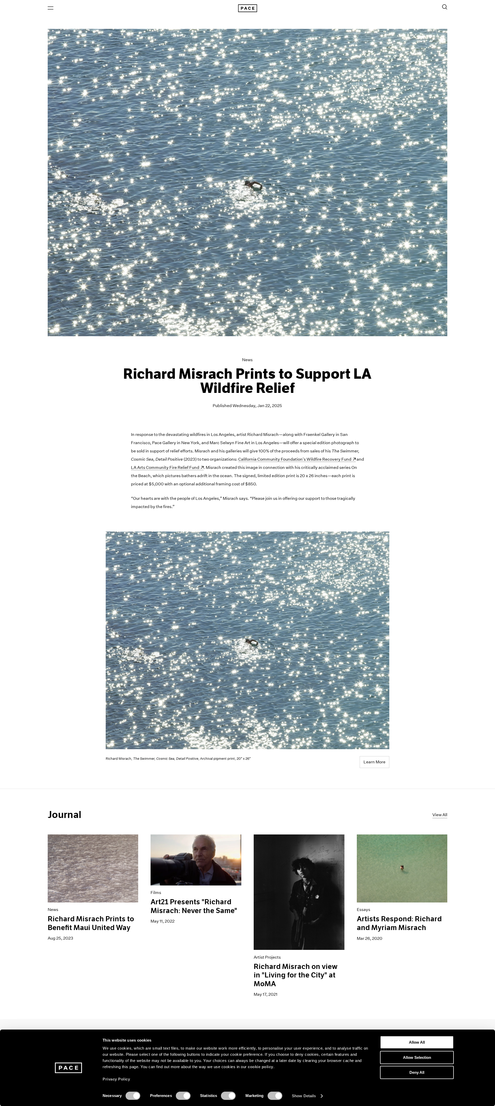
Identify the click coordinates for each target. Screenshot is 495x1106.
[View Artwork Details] (247, 640)
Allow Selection (417, 1057)
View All (439, 814)
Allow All (417, 1042)
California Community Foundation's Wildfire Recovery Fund (294, 459)
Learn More (374, 761)
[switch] (183, 1096)
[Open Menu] (50, 8)
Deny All (416, 1072)
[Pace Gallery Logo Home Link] (247, 8)
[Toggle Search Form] (444, 7)
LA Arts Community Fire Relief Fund (165, 467)
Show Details (304, 1096)
